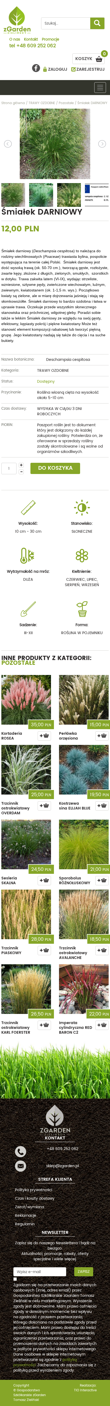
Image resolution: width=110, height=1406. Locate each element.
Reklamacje (25, 1216)
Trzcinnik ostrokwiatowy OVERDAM (15, 808)
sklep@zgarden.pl (62, 1166)
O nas (14, 39)
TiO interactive (85, 1390)
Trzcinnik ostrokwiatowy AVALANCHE (73, 953)
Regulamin (25, 1224)
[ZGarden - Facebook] (36, 68)
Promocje (50, 39)
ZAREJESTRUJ (90, 69)
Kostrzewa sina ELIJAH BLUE (75, 805)
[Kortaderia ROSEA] (26, 700)
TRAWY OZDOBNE (53, 371)
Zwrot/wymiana (29, 1207)
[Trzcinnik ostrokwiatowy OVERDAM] (26, 770)
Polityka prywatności (33, 1190)
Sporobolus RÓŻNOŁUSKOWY (74, 880)
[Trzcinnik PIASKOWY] (26, 914)
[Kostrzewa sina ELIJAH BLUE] (84, 770)
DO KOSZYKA (55, 468)
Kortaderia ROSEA (11, 735)
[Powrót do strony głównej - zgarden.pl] (17, 20)
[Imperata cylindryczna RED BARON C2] (84, 989)
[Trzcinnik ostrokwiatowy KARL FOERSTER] (26, 989)
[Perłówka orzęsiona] (84, 700)
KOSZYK (90, 57)
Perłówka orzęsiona (68, 735)
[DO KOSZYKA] (44, 736)
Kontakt (31, 39)
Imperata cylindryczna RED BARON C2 (75, 1028)
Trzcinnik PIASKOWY (11, 950)
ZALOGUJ (57, 69)
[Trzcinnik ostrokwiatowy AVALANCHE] (84, 914)
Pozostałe (18, 663)
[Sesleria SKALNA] (26, 844)
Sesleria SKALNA (9, 880)
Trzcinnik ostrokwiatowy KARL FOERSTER (15, 1028)
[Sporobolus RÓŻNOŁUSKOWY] (84, 844)
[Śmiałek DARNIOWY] (55, 144)
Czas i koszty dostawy (34, 1198)
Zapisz (84, 1272)
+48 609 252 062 (36, 46)
